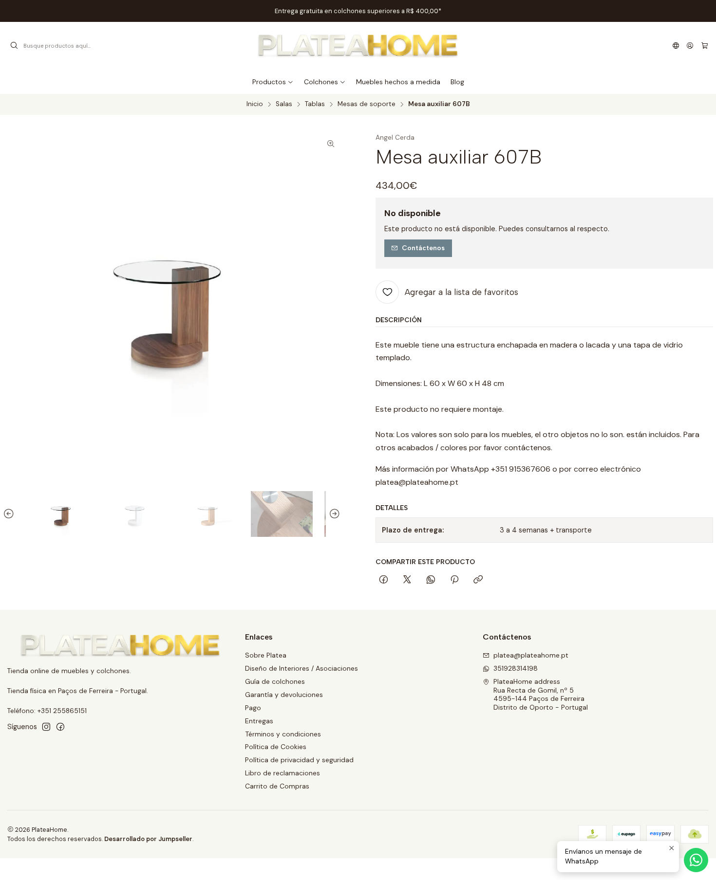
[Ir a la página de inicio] (358, 46)
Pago (253, 707)
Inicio (254, 104)
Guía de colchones (275, 681)
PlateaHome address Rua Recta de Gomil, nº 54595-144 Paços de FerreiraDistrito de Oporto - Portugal (540, 694)
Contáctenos (423, 248)
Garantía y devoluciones (284, 694)
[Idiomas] (675, 46)
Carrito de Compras (277, 786)
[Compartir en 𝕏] (407, 580)
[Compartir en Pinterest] (454, 580)
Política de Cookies (275, 746)
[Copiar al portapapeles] (478, 580)
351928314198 (515, 668)
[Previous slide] (10, 514)
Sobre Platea (265, 655)
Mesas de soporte (367, 104)
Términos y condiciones (283, 734)
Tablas (315, 104)
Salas (284, 104)
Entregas (259, 720)
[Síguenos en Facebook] (60, 727)
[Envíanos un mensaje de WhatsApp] (696, 860)
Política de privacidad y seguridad (299, 759)
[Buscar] (14, 45)
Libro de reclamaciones (282, 773)
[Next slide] (333, 514)
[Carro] (704, 46)
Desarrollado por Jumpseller (148, 839)
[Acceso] (690, 46)
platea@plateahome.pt (530, 655)
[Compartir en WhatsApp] (431, 580)
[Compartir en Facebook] (384, 580)
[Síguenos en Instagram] (46, 727)
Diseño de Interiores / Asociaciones (301, 668)
